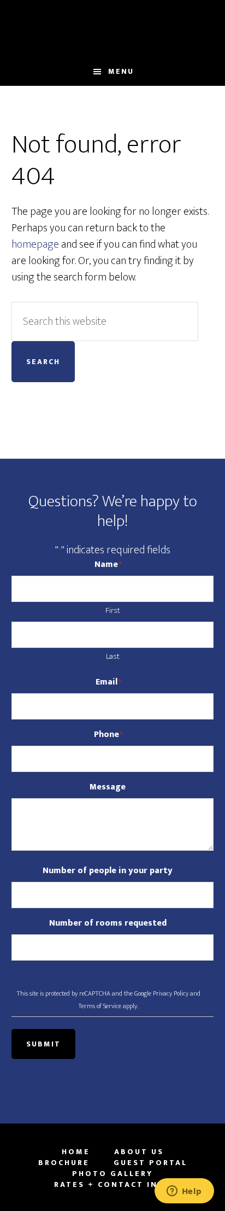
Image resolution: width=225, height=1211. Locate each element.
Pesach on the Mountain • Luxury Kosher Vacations (112, 29)
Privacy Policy (170, 993)
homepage (35, 244)
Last (113, 656)
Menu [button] (121, 71)
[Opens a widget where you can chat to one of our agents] (184, 1192)
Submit (43, 1044)
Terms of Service (99, 1006)
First (112, 610)
